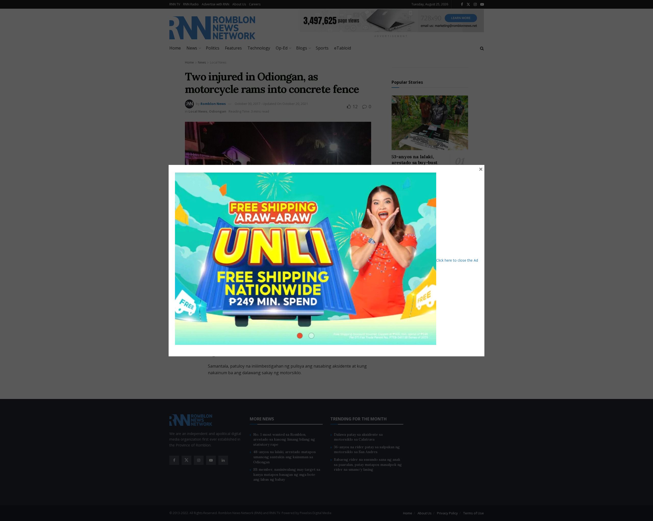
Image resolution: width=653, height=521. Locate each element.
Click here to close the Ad (457, 260)
